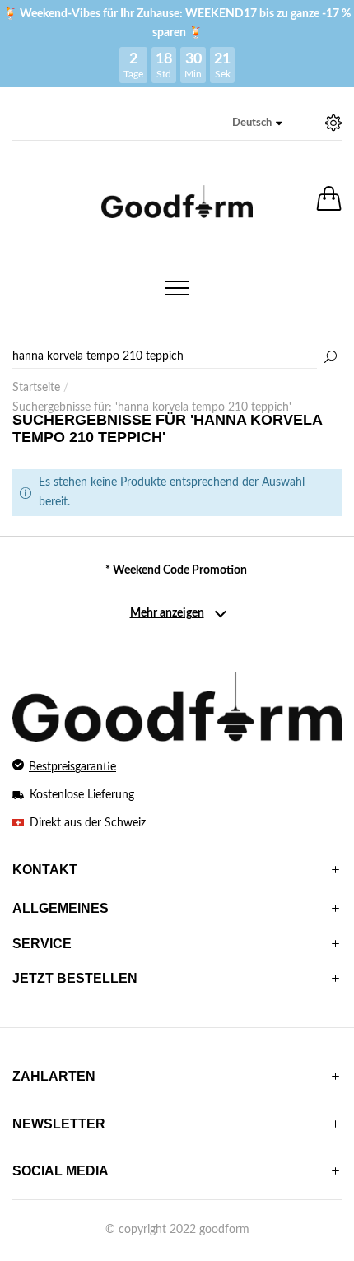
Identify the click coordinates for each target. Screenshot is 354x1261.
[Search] (177, 357)
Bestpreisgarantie (72, 767)
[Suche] (330, 358)
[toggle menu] (177, 288)
